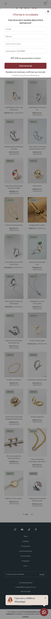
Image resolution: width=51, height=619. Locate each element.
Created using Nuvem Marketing (25, 75)
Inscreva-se (25, 65)
